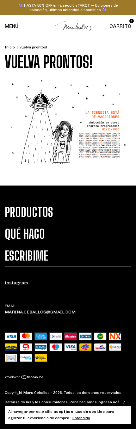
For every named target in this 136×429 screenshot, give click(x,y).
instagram (16, 283)
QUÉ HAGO (25, 234)
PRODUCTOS (29, 212)
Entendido (81, 418)
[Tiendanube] (24, 378)
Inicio (10, 47)
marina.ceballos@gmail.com (40, 312)
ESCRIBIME (26, 255)
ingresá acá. (109, 402)
